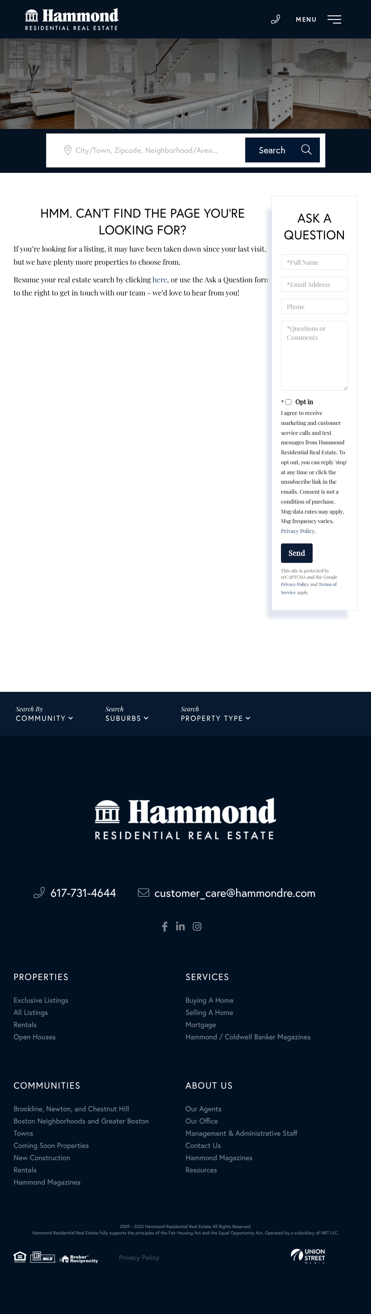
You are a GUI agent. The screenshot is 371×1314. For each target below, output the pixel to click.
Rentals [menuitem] (25, 1024)
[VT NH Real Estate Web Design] (307, 1256)
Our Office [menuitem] (202, 1121)
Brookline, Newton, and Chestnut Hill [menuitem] (71, 1109)
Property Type (212, 718)
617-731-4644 (275, 19)
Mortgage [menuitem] (201, 1024)
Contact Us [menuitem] (203, 1145)
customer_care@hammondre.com (235, 892)
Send (297, 552)
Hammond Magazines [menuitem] (47, 1182)
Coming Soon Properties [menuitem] (51, 1145)
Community (41, 718)
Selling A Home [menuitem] (209, 1012)
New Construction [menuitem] (42, 1157)
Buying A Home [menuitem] (209, 1000)
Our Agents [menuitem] (204, 1109)
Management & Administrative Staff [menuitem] (241, 1133)
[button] (282, 150)
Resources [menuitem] (201, 1170)
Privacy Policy (297, 531)
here (159, 280)
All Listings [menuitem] (31, 1012)
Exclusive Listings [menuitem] (41, 1000)
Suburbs (123, 718)
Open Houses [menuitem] (35, 1037)
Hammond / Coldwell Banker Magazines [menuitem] (248, 1037)
